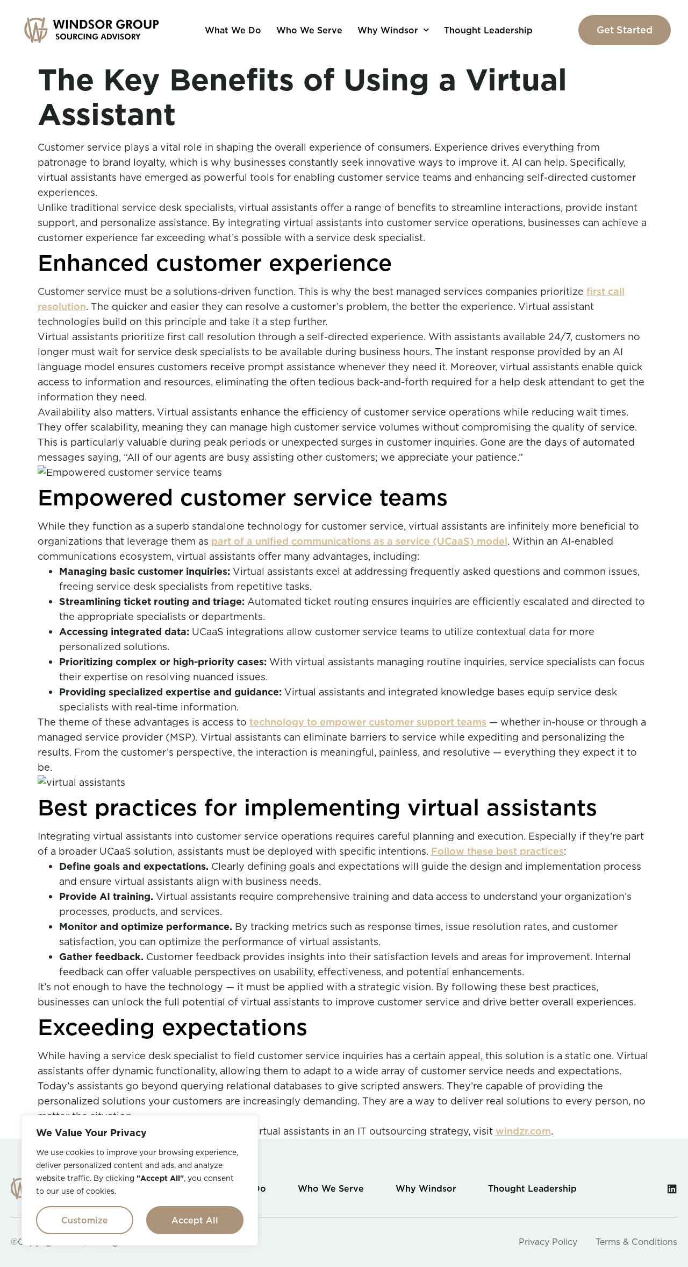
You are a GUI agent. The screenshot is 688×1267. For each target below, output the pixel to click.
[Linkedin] (672, 1189)
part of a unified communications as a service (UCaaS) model (359, 541)
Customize (84, 1220)
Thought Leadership (488, 30)
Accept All (194, 1220)
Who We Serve (309, 30)
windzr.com (523, 1131)
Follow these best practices (497, 851)
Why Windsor (387, 30)
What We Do (233, 30)
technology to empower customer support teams (367, 722)
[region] (140, 1180)
